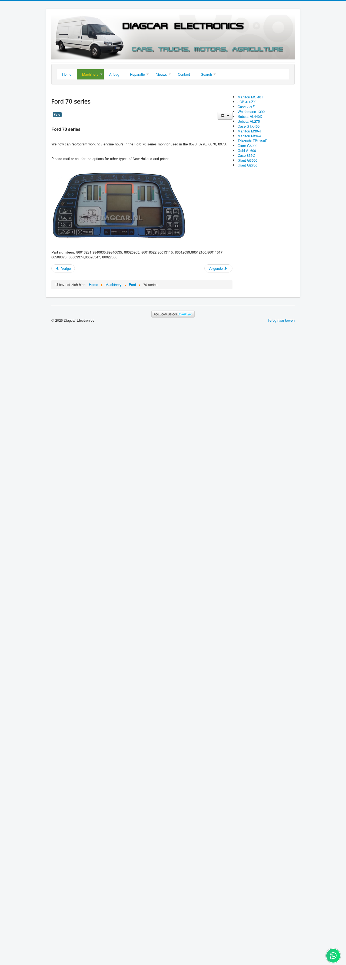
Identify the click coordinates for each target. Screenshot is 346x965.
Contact (184, 74)
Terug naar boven (281, 320)
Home (66, 74)
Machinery (90, 74)
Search (206, 74)
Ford (57, 114)
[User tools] (225, 116)
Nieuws (161, 74)
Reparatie (137, 74)
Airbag (114, 74)
